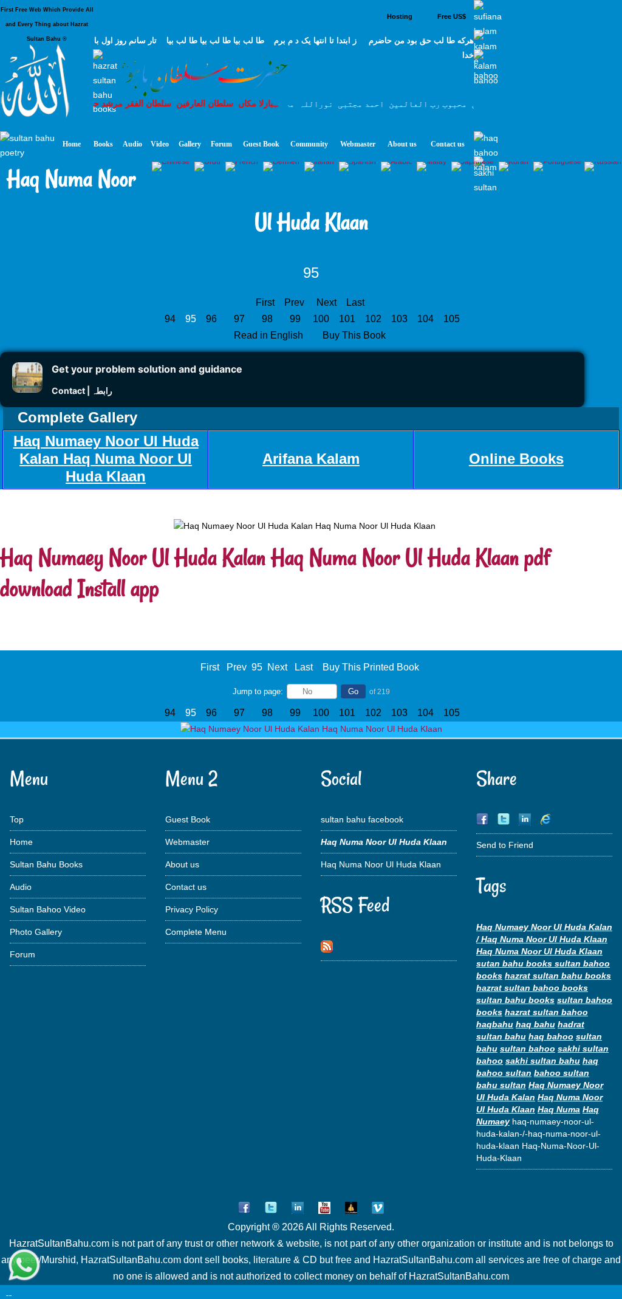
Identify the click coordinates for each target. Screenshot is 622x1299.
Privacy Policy (191, 909)
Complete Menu (196, 932)
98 (267, 319)
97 (239, 319)
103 (400, 319)
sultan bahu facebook (362, 819)
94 (170, 319)
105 (453, 319)
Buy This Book (355, 335)
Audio (21, 887)
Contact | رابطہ (82, 390)
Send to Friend (504, 845)
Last (355, 302)
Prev (294, 302)
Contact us (186, 887)
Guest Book (187, 819)
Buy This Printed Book (371, 667)
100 (322, 319)
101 (348, 319)
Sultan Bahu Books (46, 864)
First (265, 302)
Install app (118, 588)
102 (374, 319)
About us (182, 864)
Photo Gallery (36, 932)
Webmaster (187, 842)
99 (295, 319)
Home (21, 842)
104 (427, 319)
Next (326, 302)
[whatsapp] (24, 1266)
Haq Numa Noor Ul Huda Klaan (381, 864)
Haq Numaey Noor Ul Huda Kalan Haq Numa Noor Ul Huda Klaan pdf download (275, 572)
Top (17, 819)
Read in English (270, 335)
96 (211, 319)
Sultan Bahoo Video (48, 909)
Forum (22, 954)
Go (353, 691)
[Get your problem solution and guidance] (27, 389)
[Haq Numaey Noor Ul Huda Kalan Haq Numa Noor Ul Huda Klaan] (311, 729)
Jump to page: (258, 691)
